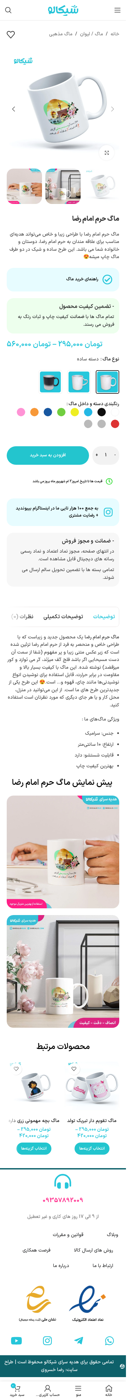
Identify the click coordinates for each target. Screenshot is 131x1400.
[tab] (104, 617)
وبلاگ (112, 1234)
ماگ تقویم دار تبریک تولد (92, 1120)
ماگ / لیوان (91, 34)
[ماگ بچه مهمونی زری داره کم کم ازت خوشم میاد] (34, 1087)
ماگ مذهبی (61, 34)
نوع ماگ (110, 359)
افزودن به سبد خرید (48, 455)
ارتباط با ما (103, 1265)
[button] (112, 109)
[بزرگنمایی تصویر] (106, 152)
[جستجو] (8, 10)
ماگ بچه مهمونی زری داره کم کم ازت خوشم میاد (33, 1124)
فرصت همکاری (36, 1250)
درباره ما (61, 1265)
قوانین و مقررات (68, 1234)
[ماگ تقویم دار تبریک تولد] (92, 1087)
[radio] (107, 382)
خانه (115, 34)
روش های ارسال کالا (93, 1250)
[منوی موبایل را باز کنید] (117, 10)
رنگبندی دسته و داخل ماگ (94, 404)
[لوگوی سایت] (63, 9)
